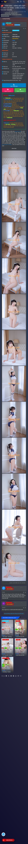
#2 (25, 592)
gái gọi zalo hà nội (5, 16)
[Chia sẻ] (24, 28)
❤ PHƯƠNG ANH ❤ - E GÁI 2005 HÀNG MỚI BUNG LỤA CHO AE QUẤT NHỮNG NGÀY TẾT (7, 668)
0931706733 (15, 38)
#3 (25, 607)
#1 (25, 28)
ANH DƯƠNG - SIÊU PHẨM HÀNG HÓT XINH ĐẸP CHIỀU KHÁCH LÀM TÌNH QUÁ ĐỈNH (20, 651)
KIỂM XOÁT (10, 11)
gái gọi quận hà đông (16, 14)
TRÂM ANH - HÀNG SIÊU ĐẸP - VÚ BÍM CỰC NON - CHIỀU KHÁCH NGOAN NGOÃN (7, 632)
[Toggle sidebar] (26, 2)
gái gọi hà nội (14, 13)
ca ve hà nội (7, 13)
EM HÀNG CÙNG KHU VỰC (9, 617)
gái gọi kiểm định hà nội (6, 14)
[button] (2, 1)
